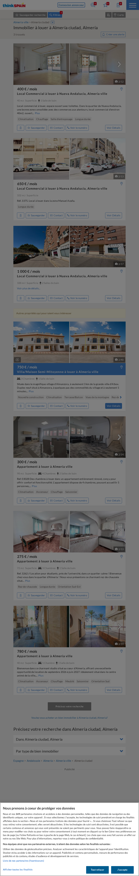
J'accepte (122, 869)
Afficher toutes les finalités (18, 869)
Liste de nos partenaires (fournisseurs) (23, 860)
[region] (69, 839)
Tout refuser (97, 869)
